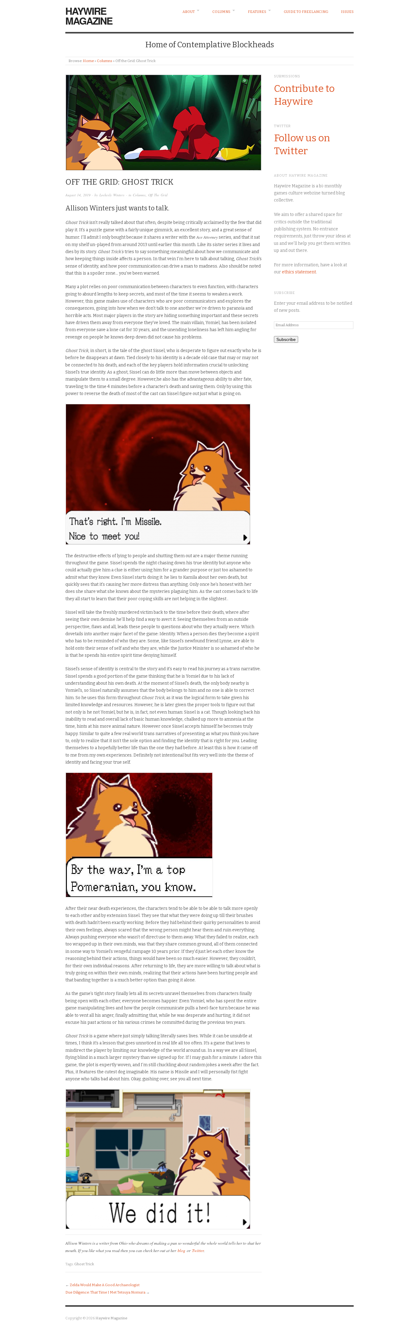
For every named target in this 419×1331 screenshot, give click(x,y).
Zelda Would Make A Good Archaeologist (105, 1285)
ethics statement (299, 272)
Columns (221, 12)
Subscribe (286, 339)
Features (257, 12)
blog (181, 1250)
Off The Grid (157, 195)
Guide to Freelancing (306, 12)
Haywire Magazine (88, 16)
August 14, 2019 (77, 195)
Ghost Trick (84, 1264)
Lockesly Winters (112, 195)
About (189, 12)
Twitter (198, 1250)
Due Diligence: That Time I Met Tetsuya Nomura (105, 1292)
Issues (347, 12)
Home (88, 61)
